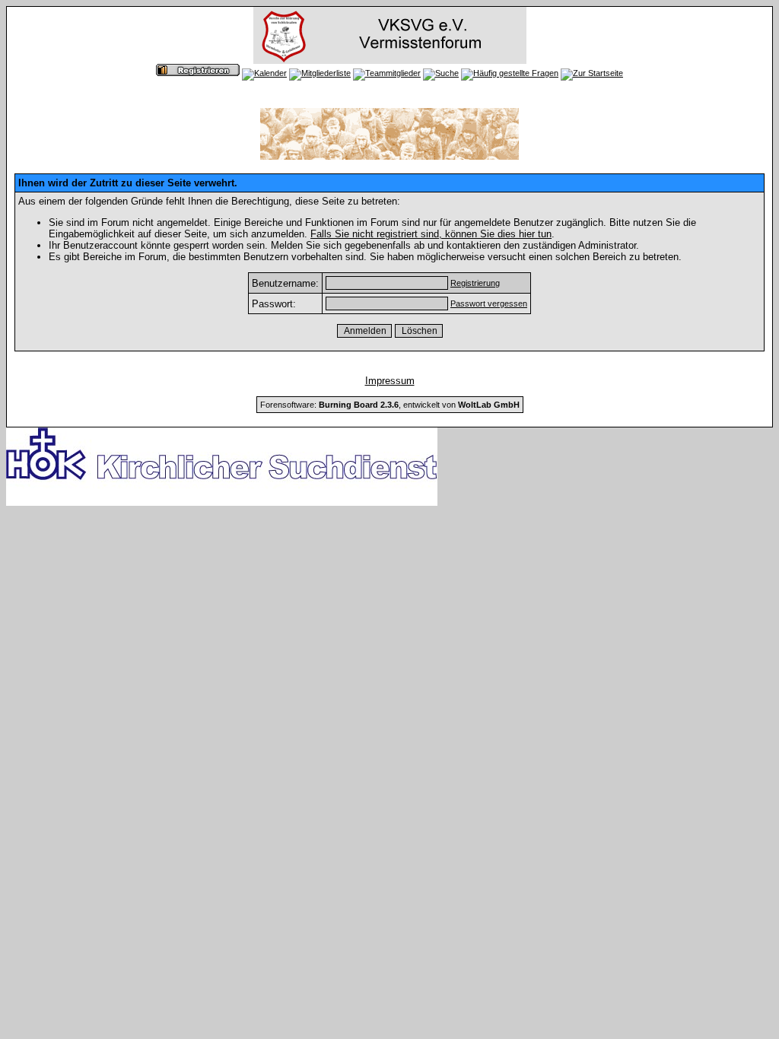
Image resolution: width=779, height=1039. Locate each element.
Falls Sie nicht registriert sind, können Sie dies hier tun (431, 234)
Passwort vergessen (488, 303)
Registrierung (475, 283)
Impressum (390, 380)
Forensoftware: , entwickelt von (390, 404)
